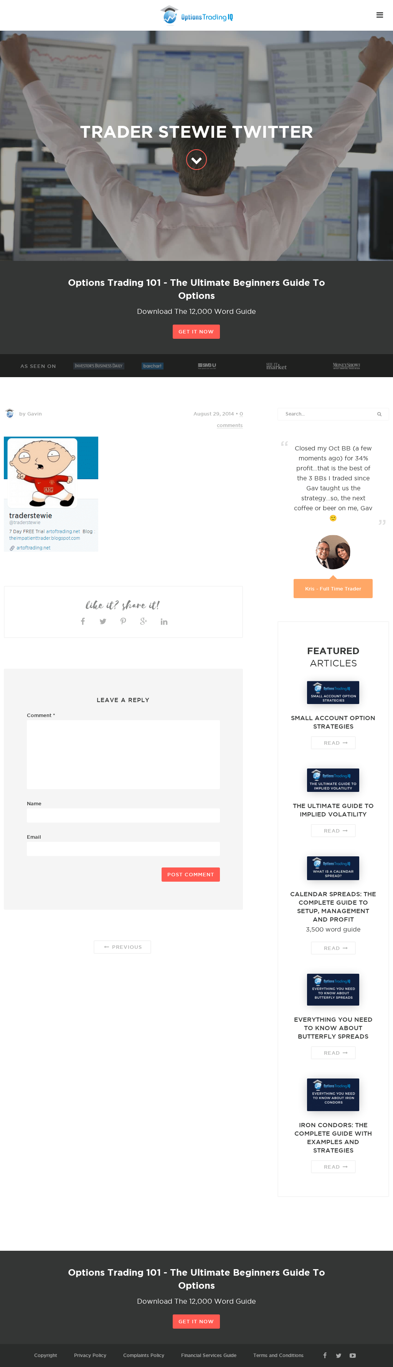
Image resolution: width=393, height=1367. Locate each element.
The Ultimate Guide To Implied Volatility (333, 810)
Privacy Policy (90, 1355)
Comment (41, 715)
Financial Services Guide (208, 1355)
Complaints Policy (143, 1355)
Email (34, 836)
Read (333, 742)
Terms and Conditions (278, 1355)
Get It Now (196, 331)
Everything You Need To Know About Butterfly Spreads (333, 1028)
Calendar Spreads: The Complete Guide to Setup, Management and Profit (333, 906)
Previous (126, 947)
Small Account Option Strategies (333, 722)
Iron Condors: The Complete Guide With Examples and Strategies (333, 1137)
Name (34, 803)
